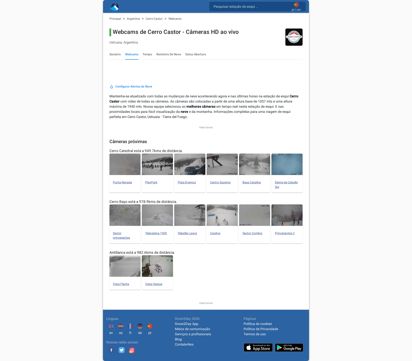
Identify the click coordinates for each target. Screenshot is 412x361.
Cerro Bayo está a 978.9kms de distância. (143, 201)
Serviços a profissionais (193, 334)
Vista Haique (153, 284)
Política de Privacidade (261, 329)
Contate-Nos (184, 344)
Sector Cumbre (252, 233)
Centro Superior (220, 182)
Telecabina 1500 (156, 233)
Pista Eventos (187, 182)
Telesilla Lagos (187, 233)
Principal (115, 18)
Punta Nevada (122, 182)
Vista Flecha (121, 284)
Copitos (215, 233)
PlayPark (151, 182)
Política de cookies (258, 324)
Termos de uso (255, 334)
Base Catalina (251, 182)
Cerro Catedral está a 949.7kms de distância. (146, 151)
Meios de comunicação (192, 329)
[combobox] (251, 6)
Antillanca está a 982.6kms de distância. (142, 252)
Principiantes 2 (285, 233)
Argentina (134, 18)
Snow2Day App (186, 324)
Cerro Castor (154, 18)
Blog (178, 339)
